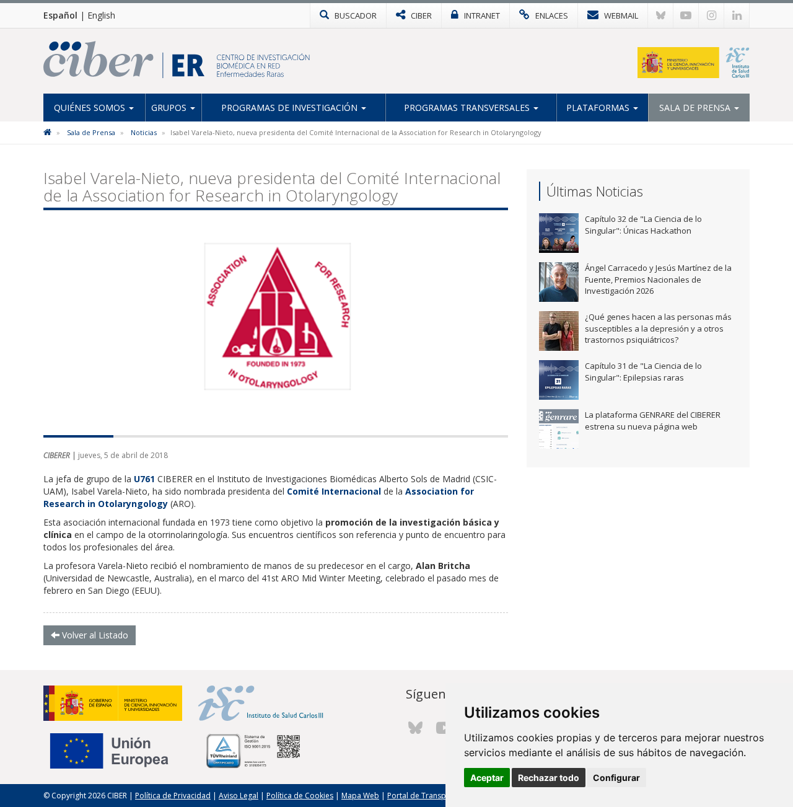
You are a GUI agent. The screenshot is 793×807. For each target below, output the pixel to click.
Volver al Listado (93, 635)
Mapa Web (360, 795)
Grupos (170, 107)
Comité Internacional (334, 491)
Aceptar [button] (487, 777)
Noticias (144, 132)
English (101, 15)
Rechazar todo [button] (548, 777)
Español (60, 15)
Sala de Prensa (696, 107)
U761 (144, 479)
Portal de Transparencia (429, 795)
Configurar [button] (616, 777)
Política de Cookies (299, 795)
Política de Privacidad (173, 795)
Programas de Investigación (290, 107)
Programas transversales (468, 107)
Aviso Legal (238, 795)
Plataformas (599, 107)
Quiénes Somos (91, 107)
